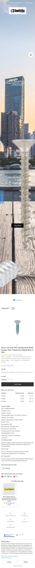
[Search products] (30, 54)
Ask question (19, 354)
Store (3, 356)
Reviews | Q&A (2, 198)
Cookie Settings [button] (17, 566)
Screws (9, 356)
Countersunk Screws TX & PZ (21, 356)
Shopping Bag (11, 527)
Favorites (24, 521)
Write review (12, 354)
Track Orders (10, 521)
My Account (24, 515)
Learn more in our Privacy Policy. (9, 556)
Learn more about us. (6, 557)
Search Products (10, 515)
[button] (6, 468)
